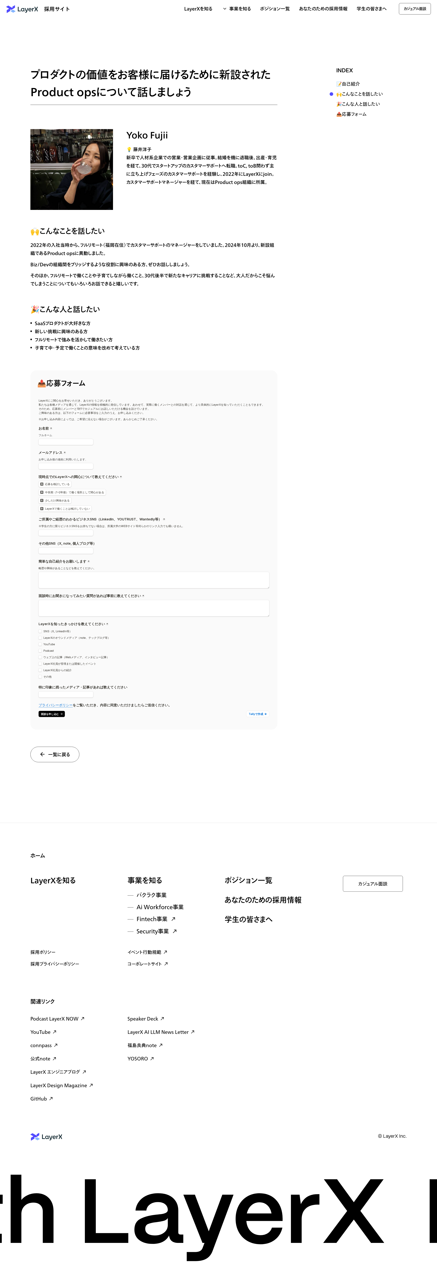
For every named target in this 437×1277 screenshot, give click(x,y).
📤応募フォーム (351, 114)
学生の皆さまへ (372, 9)
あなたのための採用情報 (323, 9)
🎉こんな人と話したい (358, 104)
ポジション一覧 (275, 9)
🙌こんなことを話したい (359, 94)
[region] (368, 94)
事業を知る (145, 881)
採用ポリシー (42, 952)
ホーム (37, 856)
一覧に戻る (59, 754)
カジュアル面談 (372, 884)
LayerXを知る (53, 881)
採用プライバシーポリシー (54, 964)
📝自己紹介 (348, 84)
